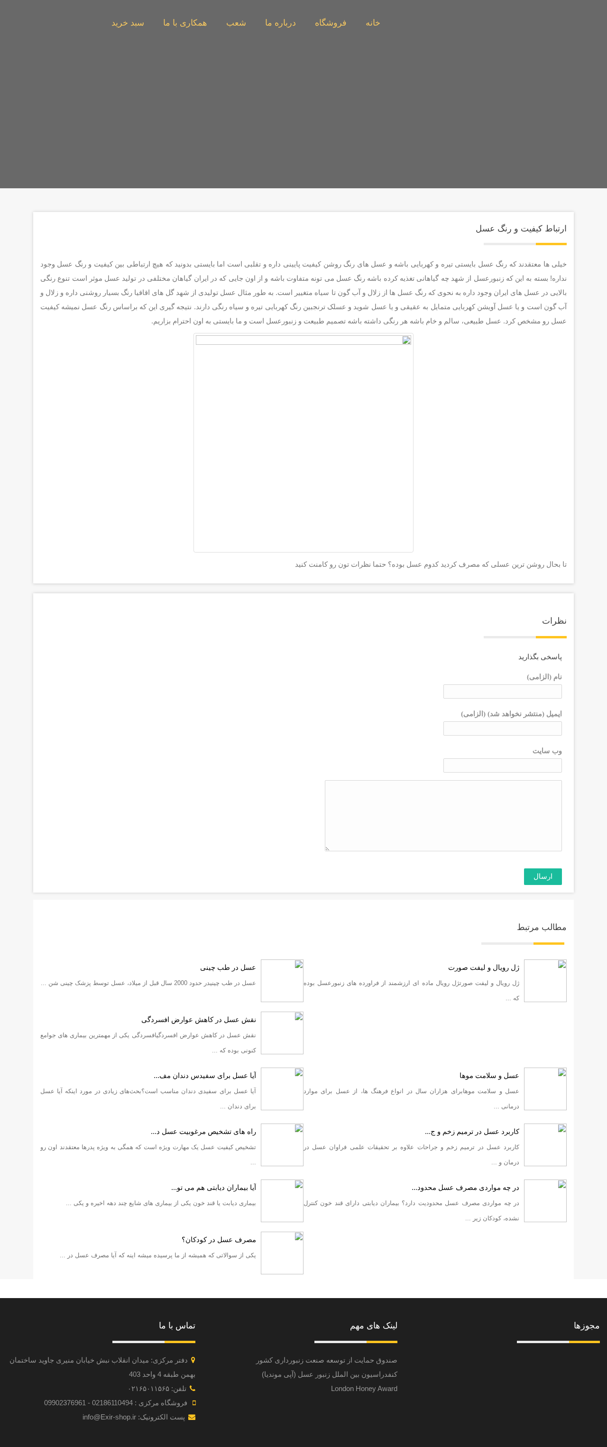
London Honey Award (364, 1388)
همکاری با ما (185, 23)
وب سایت (547, 751)
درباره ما (280, 23)
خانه (373, 23)
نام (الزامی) (544, 677)
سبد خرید (127, 23)
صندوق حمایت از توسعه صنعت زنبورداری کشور (326, 1360)
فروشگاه (331, 23)
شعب (236, 23)
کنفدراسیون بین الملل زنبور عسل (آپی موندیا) (329, 1374)
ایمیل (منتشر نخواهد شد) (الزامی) (511, 714)
